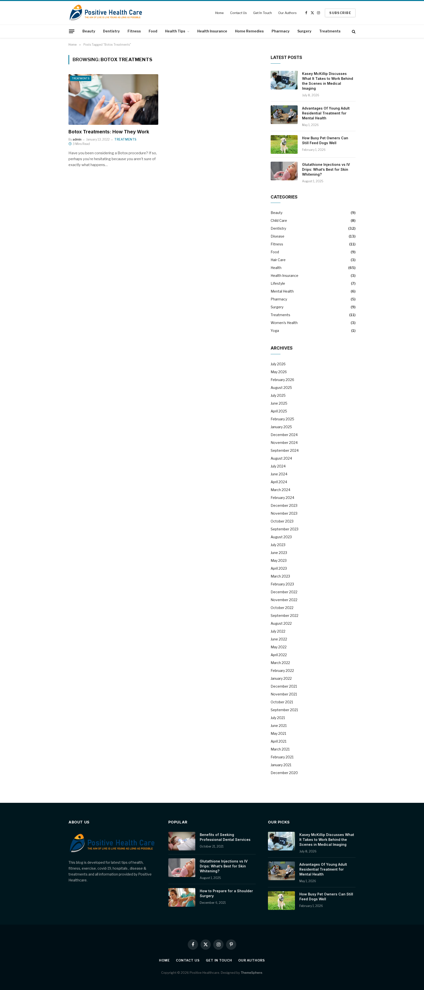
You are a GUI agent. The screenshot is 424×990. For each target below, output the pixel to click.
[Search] (353, 31)
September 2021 (284, 710)
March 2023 (280, 576)
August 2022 (281, 623)
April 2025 (279, 411)
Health (276, 268)
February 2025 (282, 419)
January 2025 (281, 427)
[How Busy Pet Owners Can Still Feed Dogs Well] (284, 144)
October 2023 (282, 521)
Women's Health (284, 323)
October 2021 (282, 702)
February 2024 (282, 497)
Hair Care (278, 260)
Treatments (330, 31)
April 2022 (279, 655)
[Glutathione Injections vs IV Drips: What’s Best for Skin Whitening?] (284, 171)
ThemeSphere (251, 973)
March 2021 (280, 749)
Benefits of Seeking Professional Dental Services (225, 837)
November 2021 (284, 694)
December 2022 (284, 592)
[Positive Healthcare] (105, 12)
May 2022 (279, 647)
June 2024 (279, 474)
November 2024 (284, 442)
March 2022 (280, 663)
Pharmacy (281, 31)
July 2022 (278, 631)
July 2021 (278, 718)
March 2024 (280, 490)
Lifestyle (278, 283)
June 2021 (279, 725)
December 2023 (284, 505)
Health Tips (175, 31)
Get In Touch (262, 13)
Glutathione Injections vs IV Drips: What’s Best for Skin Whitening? (326, 169)
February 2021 (282, 757)
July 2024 (278, 466)
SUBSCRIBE (340, 13)
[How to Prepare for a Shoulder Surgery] (181, 897)
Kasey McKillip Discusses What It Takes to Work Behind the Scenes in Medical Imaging (327, 80)
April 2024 (279, 482)
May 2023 (279, 560)
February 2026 (282, 380)
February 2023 (282, 584)
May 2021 (278, 733)
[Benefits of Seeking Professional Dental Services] (181, 841)
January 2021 (281, 765)
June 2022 (279, 639)
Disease (277, 236)
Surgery (304, 31)
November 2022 (284, 600)
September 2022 (284, 615)
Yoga (275, 330)
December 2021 (284, 686)
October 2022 (282, 608)
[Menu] (71, 31)
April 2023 (279, 568)
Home (219, 13)
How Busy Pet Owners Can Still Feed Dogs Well (325, 140)
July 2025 (278, 395)
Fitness (134, 31)
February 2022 (282, 670)
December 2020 (284, 773)
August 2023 (281, 537)
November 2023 (284, 513)
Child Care (279, 220)
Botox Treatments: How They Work (108, 132)
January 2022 (281, 678)
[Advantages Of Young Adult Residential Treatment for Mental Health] (284, 114)
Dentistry (111, 31)
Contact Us (238, 13)
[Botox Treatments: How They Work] (113, 99)
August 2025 (281, 387)
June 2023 (279, 553)
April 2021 (278, 741)
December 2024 (284, 435)
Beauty (88, 31)
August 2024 (281, 458)
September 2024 (285, 450)
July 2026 (278, 364)
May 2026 (279, 372)
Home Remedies (249, 31)
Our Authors (287, 13)
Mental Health (282, 291)
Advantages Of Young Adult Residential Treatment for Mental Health (326, 113)
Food (153, 31)
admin (77, 139)
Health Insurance (212, 31)
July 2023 (278, 545)
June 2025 (279, 403)
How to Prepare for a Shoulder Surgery (226, 893)
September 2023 (284, 529)
